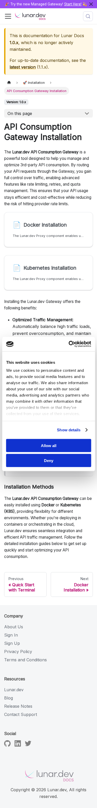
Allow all (48, 445)
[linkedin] (17, 745)
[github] (7, 745)
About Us (13, 626)
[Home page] (9, 83)
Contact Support (20, 714)
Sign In (11, 635)
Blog (8, 697)
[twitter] (28, 745)
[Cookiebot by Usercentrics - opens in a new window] (69, 344)
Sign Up (12, 643)
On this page (20, 113)
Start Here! (72, 4)
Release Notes (18, 706)
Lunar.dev (14, 689)
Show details (68, 430)
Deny (48, 460)
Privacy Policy (18, 651)
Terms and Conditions (25, 659)
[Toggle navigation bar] (8, 16)
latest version (23, 67)
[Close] (93, 4)
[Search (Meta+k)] (88, 16)
